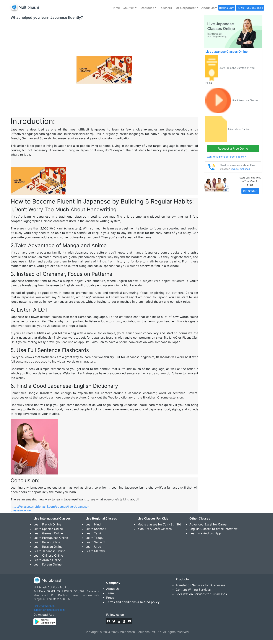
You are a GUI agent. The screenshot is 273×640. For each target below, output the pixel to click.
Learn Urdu (93, 546)
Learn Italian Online (46, 542)
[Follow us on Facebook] (108, 621)
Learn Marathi (95, 551)
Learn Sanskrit (95, 542)
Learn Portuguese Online (50, 538)
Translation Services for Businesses (200, 585)
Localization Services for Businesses (201, 594)
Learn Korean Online (47, 564)
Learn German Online (48, 533)
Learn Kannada (95, 529)
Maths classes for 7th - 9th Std (159, 524)
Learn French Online (47, 524)
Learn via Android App (205, 533)
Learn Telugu (94, 538)
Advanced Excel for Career (208, 524)
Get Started (250, 191)
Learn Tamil (93, 533)
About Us (112, 589)
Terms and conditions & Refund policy (133, 602)
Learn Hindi (93, 524)
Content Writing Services (193, 589)
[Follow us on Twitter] (114, 621)
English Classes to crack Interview (213, 529)
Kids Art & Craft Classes (154, 529)
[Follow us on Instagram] (119, 621)
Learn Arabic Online (47, 560)
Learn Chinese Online (48, 555)
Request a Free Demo (233, 148)
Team (110, 593)
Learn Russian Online (47, 546)
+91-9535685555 (44, 605)
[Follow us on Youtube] (129, 621)
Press (110, 597)
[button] (129, 7)
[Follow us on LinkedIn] (124, 621)
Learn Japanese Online (49, 551)
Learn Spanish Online (48, 529)
